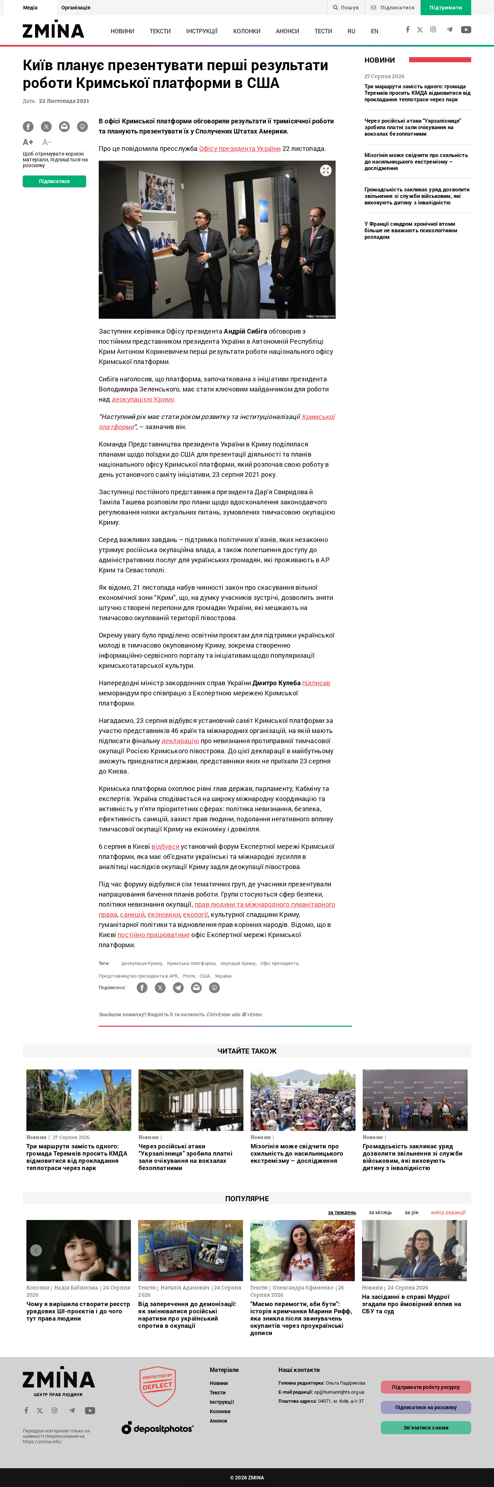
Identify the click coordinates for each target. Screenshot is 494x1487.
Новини (122, 30)
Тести (323, 30)
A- (46, 142)
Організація (75, 7)
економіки (164, 914)
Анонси (287, 30)
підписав (316, 682)
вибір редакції (448, 1212)
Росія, (189, 976)
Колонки (246, 30)
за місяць (380, 1212)
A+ (28, 142)
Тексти (160, 30)
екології (195, 914)
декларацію (180, 740)
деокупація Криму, (142, 963)
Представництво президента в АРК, (139, 976)
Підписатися (397, 7)
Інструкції (202, 30)
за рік (411, 1212)
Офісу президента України (240, 148)
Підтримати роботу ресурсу (426, 1387)
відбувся (165, 846)
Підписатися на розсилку (426, 1407)
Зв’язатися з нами (426, 1427)
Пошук (350, 7)
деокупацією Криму (143, 399)
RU (351, 30)
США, (205, 976)
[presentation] (36, 1251)
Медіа (30, 7)
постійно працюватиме (154, 934)
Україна (223, 976)
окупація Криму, (239, 963)
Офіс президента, (279, 963)
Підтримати (446, 7)
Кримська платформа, (192, 963)
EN (374, 30)
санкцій (132, 914)
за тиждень (342, 1212)
